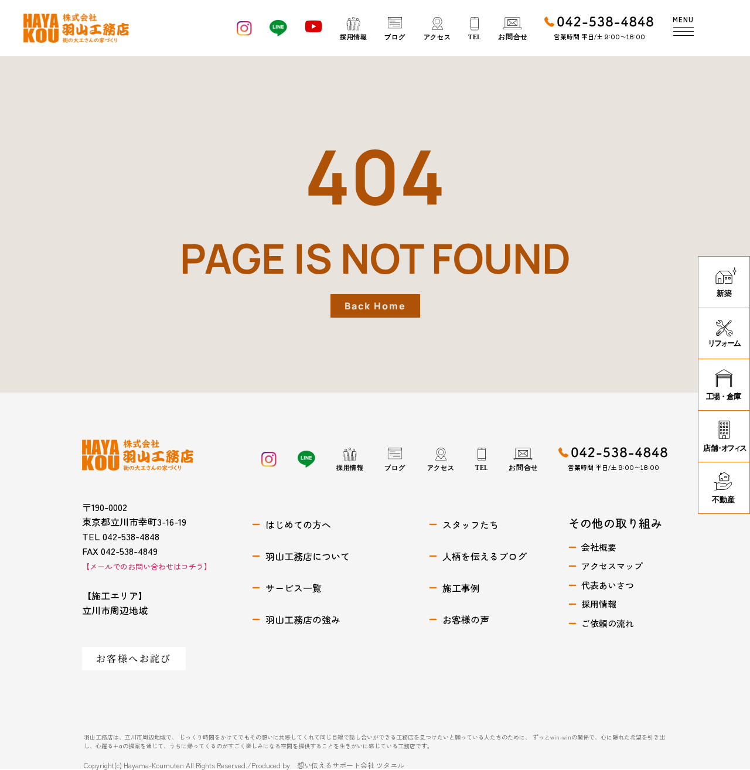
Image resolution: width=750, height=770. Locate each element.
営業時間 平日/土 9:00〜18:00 (599, 36)
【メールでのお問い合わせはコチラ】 (147, 566)
